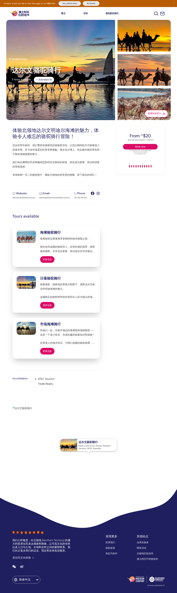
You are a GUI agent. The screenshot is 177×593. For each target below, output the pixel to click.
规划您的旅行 (112, 13)
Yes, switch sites (70, 3)
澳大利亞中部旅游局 (147, 559)
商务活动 (141, 548)
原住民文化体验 (21, 557)
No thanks (91, 3)
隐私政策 (110, 548)
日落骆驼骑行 (50, 278)
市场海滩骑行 (50, 324)
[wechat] (14, 566)
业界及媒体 (143, 542)
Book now (140, 146)
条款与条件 (111, 553)
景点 (63, 13)
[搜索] (156, 13)
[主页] (19, 13)
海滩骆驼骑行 (50, 232)
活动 (85, 13)
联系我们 (110, 542)
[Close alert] (174, 3)
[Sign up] (162, 14)
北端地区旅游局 (145, 553)
